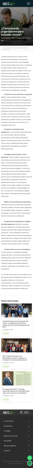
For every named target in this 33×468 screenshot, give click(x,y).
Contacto (7, 450)
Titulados (7, 431)
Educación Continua (11, 436)
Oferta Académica (10, 446)
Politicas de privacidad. (15, 463)
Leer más (5, 333)
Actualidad (7, 441)
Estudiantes (8, 426)
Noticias (11, 47)
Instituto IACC (6, 47)
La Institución (8, 421)
